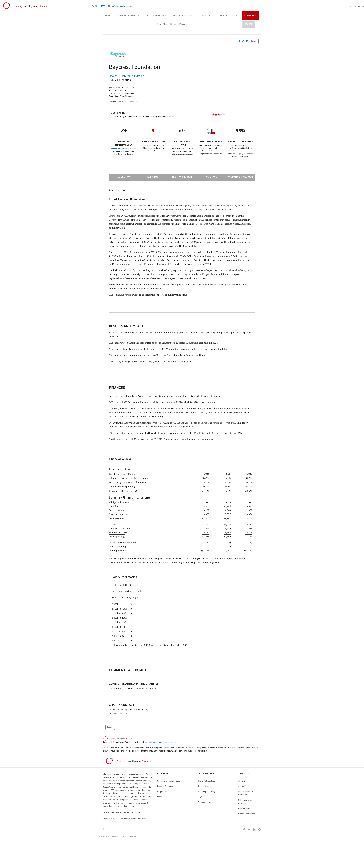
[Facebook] (239, 41)
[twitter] (249, 829)
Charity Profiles (155, 15)
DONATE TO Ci (244, 808)
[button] (359, 6)
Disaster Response (165, 786)
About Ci (206, 15)
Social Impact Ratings (207, 791)
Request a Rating (164, 791)
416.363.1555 (99, 6)
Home (107, 15)
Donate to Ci (250, 15)
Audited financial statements (122, 148)
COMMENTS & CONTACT (240, 177)
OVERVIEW (152, 177)
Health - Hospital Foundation (126, 76)
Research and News (183, 15)
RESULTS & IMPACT (182, 177)
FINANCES (211, 177)
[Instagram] (259, 829)
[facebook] (244, 829)
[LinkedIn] (247, 41)
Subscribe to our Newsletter (245, 801)
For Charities (227, 15)
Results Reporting (205, 786)
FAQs (159, 796)
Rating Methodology (206, 781)
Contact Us (243, 786)
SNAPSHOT (123, 177)
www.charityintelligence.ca (164, 742)
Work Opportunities (246, 813)
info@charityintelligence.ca (121, 6)
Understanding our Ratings (168, 781)
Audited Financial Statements (245, 793)
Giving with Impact (127, 15)
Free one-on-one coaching (209, 802)
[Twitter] (243, 41)
